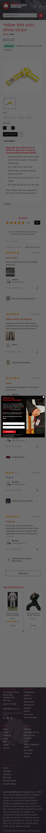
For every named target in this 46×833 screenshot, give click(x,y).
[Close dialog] (43, 397)
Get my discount (9, 431)
